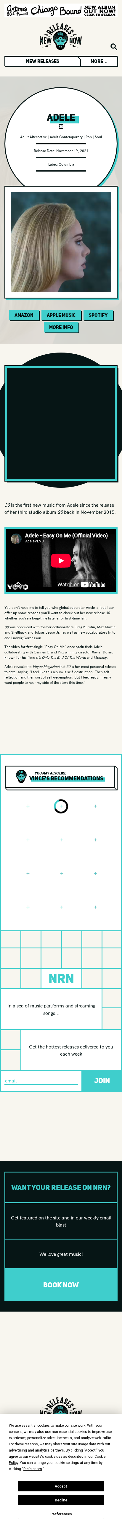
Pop (89, 136)
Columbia (66, 164)
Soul (98, 136)
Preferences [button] (32, 1469)
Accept (61, 1486)
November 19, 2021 (72, 150)
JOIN (102, 1080)
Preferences (61, 1514)
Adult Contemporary (66, 136)
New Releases (42, 61)
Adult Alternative (33, 136)
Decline (61, 1500)
